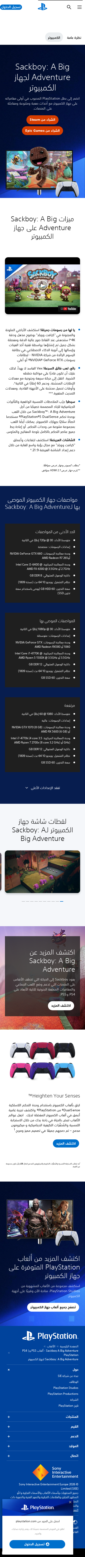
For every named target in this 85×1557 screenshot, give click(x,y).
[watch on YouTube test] (68, 309)
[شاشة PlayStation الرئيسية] (42, 7)
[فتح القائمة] (79, 7)
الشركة (74, 1400)
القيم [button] (74, 1426)
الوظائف (73, 1382)
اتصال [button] (74, 1456)
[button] (42, 119)
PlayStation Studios (65, 1388)
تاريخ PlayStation (68, 1406)
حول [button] (75, 1369)
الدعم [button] (74, 1436)
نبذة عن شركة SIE (68, 1376)
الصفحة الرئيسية (69, 1346)
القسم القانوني (73, 1530)
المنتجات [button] (72, 1417)
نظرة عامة (74, 37)
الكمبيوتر (54, 37)
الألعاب (51, 1346)
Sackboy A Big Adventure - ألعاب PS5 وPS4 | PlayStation (50, 1353)
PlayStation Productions (63, 1394)
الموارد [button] (73, 1446)
